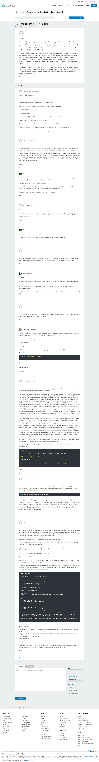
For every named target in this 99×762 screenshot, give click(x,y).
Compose (21, 666)
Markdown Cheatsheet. (72, 676)
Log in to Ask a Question (76, 17)
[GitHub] (12, 751)
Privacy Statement (29, 760)
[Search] (52, 17)
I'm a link (70, 687)
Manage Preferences (89, 756)
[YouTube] (6, 751)
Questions (31, 12)
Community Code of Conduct (21, 707)
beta (21, 26)
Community (19, 12)
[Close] (96, 756)
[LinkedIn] (9, 751)
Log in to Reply (20, 698)
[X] (4, 751)
